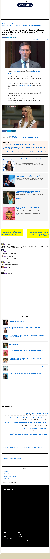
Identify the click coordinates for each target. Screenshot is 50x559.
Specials (6, 543)
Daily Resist (14, 137)
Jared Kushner (16, 71)
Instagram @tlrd (19, 458)
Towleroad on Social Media (10, 476)
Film (5, 536)
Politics (8, 136)
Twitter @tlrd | (5, 458)
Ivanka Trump (30, 92)
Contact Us (6, 473)
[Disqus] (25, 258)
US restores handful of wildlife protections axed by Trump (20, 144)
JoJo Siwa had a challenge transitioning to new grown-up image (26, 366)
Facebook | (12, 458)
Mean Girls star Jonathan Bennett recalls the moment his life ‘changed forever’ (28, 192)
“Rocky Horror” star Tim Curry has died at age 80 (36, 413)
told (25, 85)
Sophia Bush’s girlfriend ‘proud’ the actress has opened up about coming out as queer (21, 22)
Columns (6, 540)
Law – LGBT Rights (8, 538)
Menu (26, 1)
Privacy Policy (7, 478)
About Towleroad (8, 475)
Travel (5, 534)
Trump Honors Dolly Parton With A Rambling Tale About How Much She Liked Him (29, 417)
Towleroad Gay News (25, 5)
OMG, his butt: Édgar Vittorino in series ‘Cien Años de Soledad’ (33, 428)
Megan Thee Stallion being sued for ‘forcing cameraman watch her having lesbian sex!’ (21, 25)
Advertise (6, 471)
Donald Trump (11, 70)
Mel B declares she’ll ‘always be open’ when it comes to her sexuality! (18, 23)
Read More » (18, 165)
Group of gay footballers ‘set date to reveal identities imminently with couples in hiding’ (22, 447)
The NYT (10, 83)
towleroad (13, 136)
